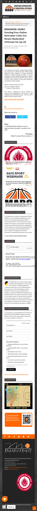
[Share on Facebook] (10, 117)
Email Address (10, 325)
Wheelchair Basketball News (16, 362)
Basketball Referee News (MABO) (17, 354)
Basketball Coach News (14, 351)
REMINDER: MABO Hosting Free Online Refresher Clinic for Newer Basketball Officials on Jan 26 (15, 35)
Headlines (18, 22)
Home (6, 22)
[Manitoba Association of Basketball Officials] (18, 9)
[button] (5, 499)
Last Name (9, 336)
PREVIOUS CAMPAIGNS (11, 374)
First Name (9, 331)
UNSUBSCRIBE (24, 374)
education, (9, 47)
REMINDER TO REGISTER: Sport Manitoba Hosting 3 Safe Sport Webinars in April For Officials (18, 183)
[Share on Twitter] (22, 117)
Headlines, (15, 47)
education (12, 22)
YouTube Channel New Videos (16, 360)
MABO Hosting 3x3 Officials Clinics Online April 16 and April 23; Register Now (18, 204)
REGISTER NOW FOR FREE (14, 100)
